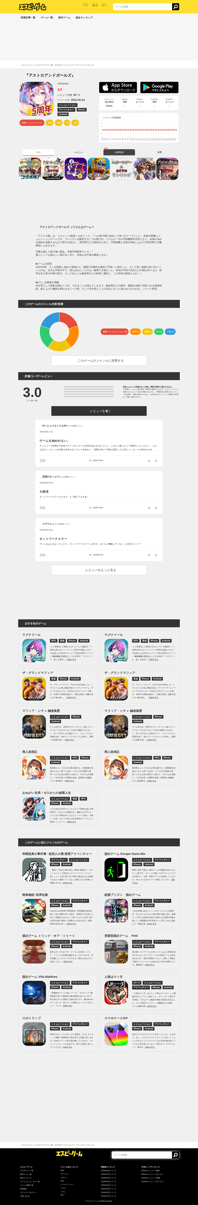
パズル (63, 1188)
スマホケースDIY (116, 1018)
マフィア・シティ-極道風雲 (41, 710)
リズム (63, 1192)
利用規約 (23, 1189)
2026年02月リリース (108, 1192)
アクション (65, 1174)
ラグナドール (31, 634)
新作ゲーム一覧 (26, 1174)
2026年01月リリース (108, 1196)
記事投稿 (119, 152)
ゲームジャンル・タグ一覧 (30, 1181)
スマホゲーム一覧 (26, 1171)
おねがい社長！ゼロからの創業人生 (46, 792)
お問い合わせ (25, 1196)
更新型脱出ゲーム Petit (121, 935)
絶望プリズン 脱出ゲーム (123, 894)
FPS (62, 1181)
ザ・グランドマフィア (37, 672)
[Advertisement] (99, 42)
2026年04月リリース (108, 1185)
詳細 (38, 152)
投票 (159, 152)
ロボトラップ (31, 1018)
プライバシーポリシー (28, 1192)
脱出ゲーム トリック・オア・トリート (48, 935)
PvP (62, 1195)
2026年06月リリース (108, 1178)
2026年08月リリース (108, 1171)
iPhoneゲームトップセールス (152, 1174)
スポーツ (64, 1177)
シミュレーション (67, 1184)
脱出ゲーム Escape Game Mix (125, 853)
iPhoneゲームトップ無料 (150, 1171)
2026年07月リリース (108, 1174)
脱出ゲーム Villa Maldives (39, 976)
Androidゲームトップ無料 (150, 1178)
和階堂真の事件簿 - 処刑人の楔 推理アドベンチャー (57, 853)
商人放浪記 (29, 751)
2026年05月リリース (108, 1181)
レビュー (78, 152)
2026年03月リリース (108, 1189)
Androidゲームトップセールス (152, 1181)
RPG (62, 1170)
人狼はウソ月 (114, 976)
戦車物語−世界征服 (35, 894)
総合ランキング (26, 1178)
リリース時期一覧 (26, 1185)
